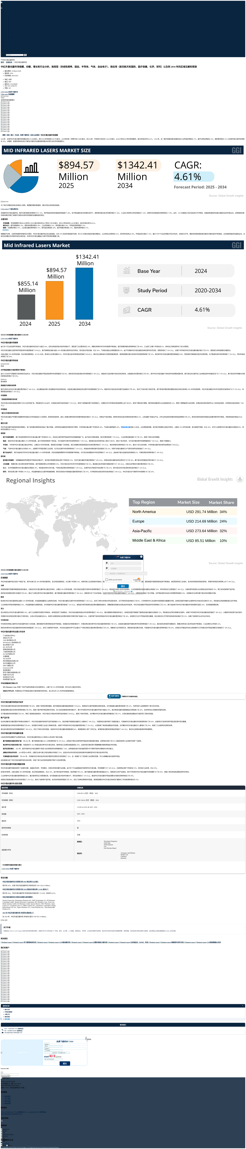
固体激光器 (126, 427)
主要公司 (7, 1014)
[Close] (88, 1039)
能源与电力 (14, 26)
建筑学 (12, 35)
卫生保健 (13, 17)
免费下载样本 (24, 135)
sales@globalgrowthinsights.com (13, 1032)
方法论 (17, 135)
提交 (123, 586)
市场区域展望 (8, 1012)
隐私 (132, 591)
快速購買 (11, 94)
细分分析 (7, 1009)
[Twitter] (2, 1121)
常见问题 (7, 1019)
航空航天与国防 (15, 28)
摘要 (4, 135)
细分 (12, 135)
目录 (8, 135)
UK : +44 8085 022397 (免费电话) (37, 6)
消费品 (12, 37)
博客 (7, 42)
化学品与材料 (15, 33)
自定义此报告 (35, 135)
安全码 (46, 1057)
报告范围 (7, 1016)
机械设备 (13, 19)
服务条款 (8, 1101)
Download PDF (6, 1076)
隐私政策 (8, 1103)
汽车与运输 (14, 21)
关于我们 (9, 46)
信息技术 (13, 14)
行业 (7, 12)
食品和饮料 (14, 24)
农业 (12, 31)
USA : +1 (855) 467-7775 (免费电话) (14, 6)
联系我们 (9, 51)
